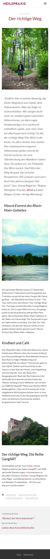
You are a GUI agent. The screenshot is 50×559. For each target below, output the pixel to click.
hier (38, 299)
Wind (29, 189)
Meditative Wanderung (14, 498)
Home (19, 555)
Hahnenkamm (10, 495)
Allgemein (25, 14)
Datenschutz (28, 555)
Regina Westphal (31, 498)
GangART (32, 469)
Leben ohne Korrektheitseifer (18, 527)
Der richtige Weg (25, 18)
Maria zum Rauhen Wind (27, 495)
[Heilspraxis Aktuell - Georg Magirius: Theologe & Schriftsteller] (22, 3)
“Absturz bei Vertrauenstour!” (18, 518)
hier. (31, 465)
